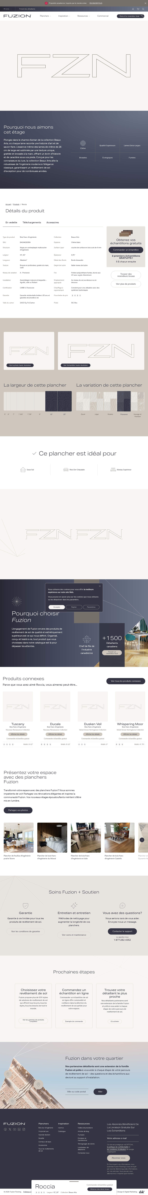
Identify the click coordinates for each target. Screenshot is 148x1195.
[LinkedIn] (19, 1129)
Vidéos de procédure (85, 1128)
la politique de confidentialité (117, 1147)
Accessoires (43, 1145)
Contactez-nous (83, 1153)
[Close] (145, 3)
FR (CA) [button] (6, 9)
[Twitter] (10, 1129)
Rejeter (74, 607)
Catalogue (61, 1131)
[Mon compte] (133, 9)
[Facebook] (5, 1129)
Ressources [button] (82, 16)
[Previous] (9, 840)
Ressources (84, 1124)
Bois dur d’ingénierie (46, 1128)
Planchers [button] (44, 16)
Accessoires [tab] (52, 222)
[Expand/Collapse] (74, 1181)
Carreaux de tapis (45, 1142)
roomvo (61, 1128)
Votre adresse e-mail (116, 1138)
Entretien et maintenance (82, 1139)
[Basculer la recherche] (143, 9)
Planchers (44, 1124)
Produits (16, 204)
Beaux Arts (75, 237)
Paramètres (91, 607)
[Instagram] (23, 1129)
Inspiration (63, 1124)
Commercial (102, 16)
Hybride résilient (44, 1135)
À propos (81, 1135)
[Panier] (138, 9)
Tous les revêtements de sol (46, 1150)
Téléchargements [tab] (32, 222)
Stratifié (41, 1138)
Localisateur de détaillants (83, 1148)
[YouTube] (14, 1129)
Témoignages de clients (86, 1144)
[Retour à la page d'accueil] (17, 16)
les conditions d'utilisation (116, 1149)
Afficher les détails (18, 734)
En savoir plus (96, 3)
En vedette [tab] (11, 222)
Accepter (56, 607)
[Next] (142, 840)
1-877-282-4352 (122, 940)
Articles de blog (83, 1131)
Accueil (8, 204)
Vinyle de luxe (43, 1131)
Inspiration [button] (63, 16)
